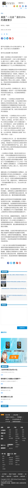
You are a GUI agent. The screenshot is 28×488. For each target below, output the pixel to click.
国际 (2, 13)
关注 (2, 436)
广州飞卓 (7, 421)
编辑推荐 (3, 448)
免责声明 (15, 476)
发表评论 (22, 327)
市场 (22, 427)
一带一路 (3, 453)
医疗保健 (17, 438)
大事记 (3, 464)
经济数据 (11, 438)
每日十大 (3, 445)
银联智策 (17, 460)
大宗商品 (24, 438)
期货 (23, 436)
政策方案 (11, 457)
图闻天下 (17, 456)
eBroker (7, 419)
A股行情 (10, 448)
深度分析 (3, 433)
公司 (3, 466)
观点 (3, 460)
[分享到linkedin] (7, 38)
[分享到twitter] (5, 38)
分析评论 (11, 461)
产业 (3, 462)
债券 (23, 432)
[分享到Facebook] (2, 38)
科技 (16, 442)
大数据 (3, 468)
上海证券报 (15, 415)
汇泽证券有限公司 (16, 419)
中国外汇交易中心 (10, 417)
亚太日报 (7, 415)
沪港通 (23, 440)
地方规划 (11, 463)
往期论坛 (17, 458)
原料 (16, 432)
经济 (8, 427)
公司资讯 (3, 430)
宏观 (10, 430)
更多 (15, 453)
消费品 (16, 436)
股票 (23, 430)
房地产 (16, 446)
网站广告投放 (12, 474)
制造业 (16, 434)
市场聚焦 (11, 459)
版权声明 (9, 476)
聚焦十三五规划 (10, 454)
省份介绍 (17, 464)
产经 (15, 427)
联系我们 (20, 474)
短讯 (16, 462)
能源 (16, 430)
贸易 (10, 436)
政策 (2, 427)
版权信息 (22, 476)
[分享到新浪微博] (13, 38)
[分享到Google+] (10, 38)
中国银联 (19, 417)
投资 (10, 434)
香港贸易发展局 (16, 421)
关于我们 (4, 474)
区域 (10, 432)
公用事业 (17, 444)
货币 (23, 434)
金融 (16, 440)
